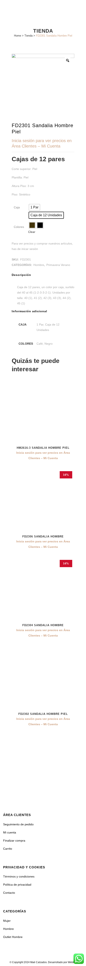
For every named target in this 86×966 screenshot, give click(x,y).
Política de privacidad (17, 884)
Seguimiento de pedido (18, 824)
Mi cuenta (9, 832)
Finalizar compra (14, 840)
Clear (31, 232)
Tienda (28, 35)
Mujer (7, 920)
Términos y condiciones (18, 876)
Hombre (38, 265)
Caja (17, 207)
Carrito (7, 848)
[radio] (34, 207)
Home (17, 35)
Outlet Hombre (13, 937)
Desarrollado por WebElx (62, 962)
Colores (19, 227)
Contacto (9, 892)
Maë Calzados (38, 962)
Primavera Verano (58, 265)
